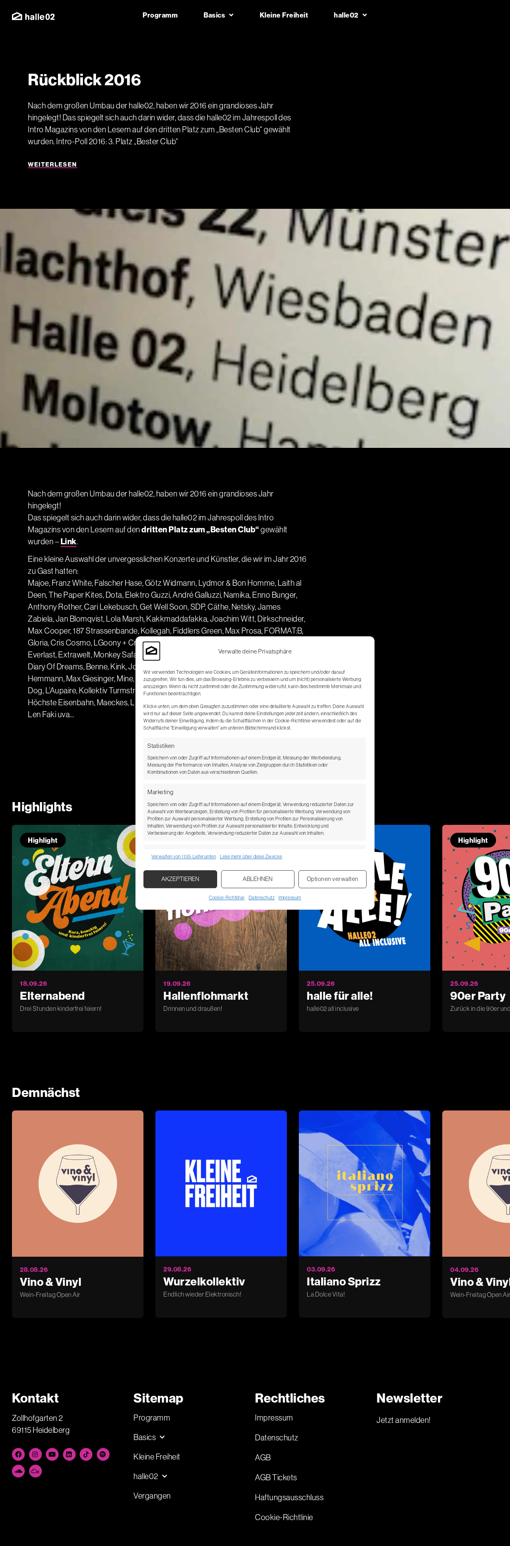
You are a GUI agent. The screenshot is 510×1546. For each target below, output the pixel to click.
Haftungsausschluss (289, 1497)
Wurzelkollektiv (204, 1281)
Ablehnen (258, 879)
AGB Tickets (276, 1477)
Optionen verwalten (333, 879)
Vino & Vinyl (50, 1282)
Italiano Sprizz (344, 1281)
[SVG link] (33, 16)
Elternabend (52, 996)
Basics (214, 15)
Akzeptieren (180, 879)
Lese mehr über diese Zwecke (251, 856)
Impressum (290, 898)
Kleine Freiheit (284, 15)
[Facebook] (18, 1454)
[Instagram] (35, 1454)
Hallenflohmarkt (206, 996)
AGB (263, 1457)
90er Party (478, 996)
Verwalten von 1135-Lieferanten (183, 856)
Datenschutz (262, 898)
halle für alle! (340, 996)
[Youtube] (52, 1454)
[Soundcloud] (18, 1471)
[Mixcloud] (35, 1471)
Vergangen (152, 1496)
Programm (160, 15)
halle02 (346, 15)
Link (68, 541)
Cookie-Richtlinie (227, 898)
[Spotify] (103, 1454)
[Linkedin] (69, 1454)
